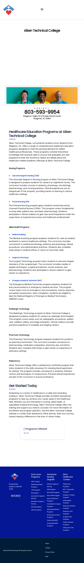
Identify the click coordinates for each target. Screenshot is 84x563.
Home (47, 543)
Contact (47, 548)
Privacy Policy (49, 552)
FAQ (46, 556)
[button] (42, 9)
